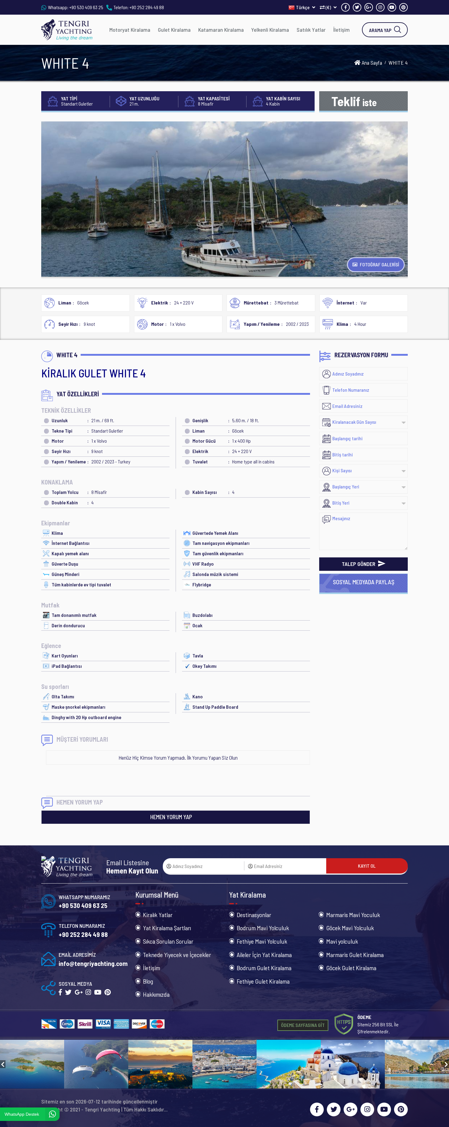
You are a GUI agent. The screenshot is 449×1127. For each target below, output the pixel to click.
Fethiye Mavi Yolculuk (262, 941)
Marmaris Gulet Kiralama (355, 954)
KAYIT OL (367, 866)
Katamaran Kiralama (221, 29)
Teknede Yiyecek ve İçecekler (177, 954)
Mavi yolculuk (342, 941)
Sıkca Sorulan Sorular (168, 941)
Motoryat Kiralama (129, 29)
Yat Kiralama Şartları (167, 927)
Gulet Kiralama (174, 29)
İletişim (341, 29)
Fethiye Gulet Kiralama (263, 981)
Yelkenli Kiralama (270, 29)
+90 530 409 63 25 (86, 7)
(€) (328, 7)
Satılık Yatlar (311, 29)
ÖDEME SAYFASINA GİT (303, 1025)
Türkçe (303, 7)
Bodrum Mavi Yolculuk (263, 927)
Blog (148, 981)
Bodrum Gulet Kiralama (264, 967)
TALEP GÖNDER (359, 563)
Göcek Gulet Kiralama (351, 967)
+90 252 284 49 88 (147, 7)
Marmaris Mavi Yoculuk (353, 914)
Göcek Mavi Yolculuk (350, 927)
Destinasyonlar (254, 914)
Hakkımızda (156, 994)
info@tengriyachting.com (93, 963)
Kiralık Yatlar (158, 914)
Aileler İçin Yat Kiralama (264, 954)
